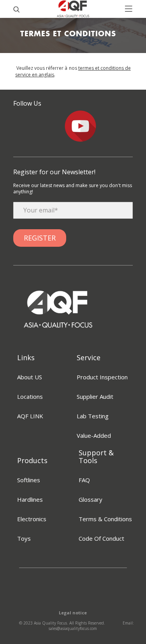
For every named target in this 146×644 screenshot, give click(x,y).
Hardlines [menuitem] (30, 499)
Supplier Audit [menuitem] (95, 396)
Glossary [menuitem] (90, 499)
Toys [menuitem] (24, 538)
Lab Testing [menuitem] (93, 416)
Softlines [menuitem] (28, 480)
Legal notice (73, 613)
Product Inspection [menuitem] (102, 377)
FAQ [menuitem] (84, 480)
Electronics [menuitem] (31, 519)
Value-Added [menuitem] (94, 435)
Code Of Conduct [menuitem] (101, 538)
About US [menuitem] (29, 377)
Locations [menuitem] (30, 396)
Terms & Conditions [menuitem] (105, 519)
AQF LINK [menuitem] (30, 416)
